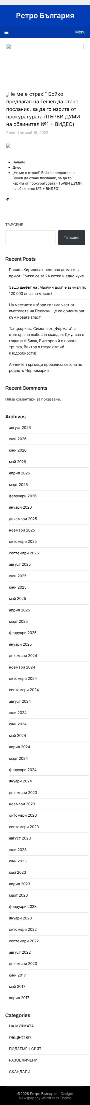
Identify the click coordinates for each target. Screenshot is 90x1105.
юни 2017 (17, 975)
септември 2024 (24, 689)
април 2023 (19, 883)
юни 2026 (17, 450)
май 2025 (17, 598)
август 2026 (20, 427)
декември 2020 (23, 963)
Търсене (14, 224)
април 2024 (19, 746)
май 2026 (17, 461)
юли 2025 (17, 575)
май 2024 (17, 735)
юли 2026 (17, 438)
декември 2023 (23, 792)
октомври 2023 (23, 815)
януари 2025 (20, 644)
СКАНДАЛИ (19, 1071)
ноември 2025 (22, 530)
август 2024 (20, 701)
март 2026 (18, 484)
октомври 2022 (23, 929)
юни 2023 (18, 861)
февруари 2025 (22, 632)
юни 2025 (17, 587)
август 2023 (20, 838)
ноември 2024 (22, 667)
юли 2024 (18, 712)
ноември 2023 (22, 804)
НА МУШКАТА (21, 1026)
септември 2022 (24, 941)
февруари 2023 (23, 906)
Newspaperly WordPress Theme (45, 1098)
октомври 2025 (23, 541)
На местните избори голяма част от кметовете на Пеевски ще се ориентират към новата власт (46, 311)
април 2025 (19, 610)
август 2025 (20, 564)
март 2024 (18, 758)
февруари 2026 (22, 496)
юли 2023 (18, 849)
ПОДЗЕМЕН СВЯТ (25, 1048)
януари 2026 (20, 507)
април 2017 (19, 997)
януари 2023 (20, 918)
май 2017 (17, 986)
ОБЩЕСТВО (20, 1037)
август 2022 (20, 952)
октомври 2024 (23, 678)
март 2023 (18, 895)
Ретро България (45, 15)
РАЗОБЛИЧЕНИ (23, 1060)
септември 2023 (24, 826)
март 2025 (18, 621)
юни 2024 (18, 724)
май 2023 (17, 872)
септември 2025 (24, 553)
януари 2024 (20, 781)
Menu (80, 31)
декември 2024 (23, 655)
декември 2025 (23, 518)
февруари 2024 (23, 769)
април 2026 (19, 473)
